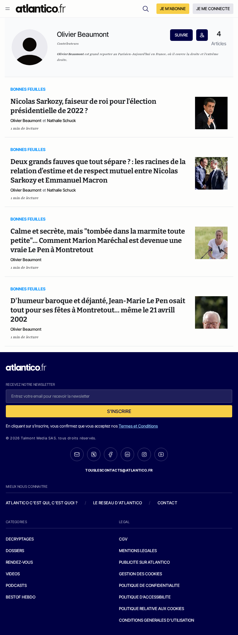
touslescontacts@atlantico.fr (119, 470)
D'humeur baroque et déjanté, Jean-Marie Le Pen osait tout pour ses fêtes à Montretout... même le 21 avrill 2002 (97, 310)
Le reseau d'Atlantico (117, 502)
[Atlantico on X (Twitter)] (93, 454)
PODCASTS (16, 585)
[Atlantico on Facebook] (110, 454)
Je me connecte (213, 8)
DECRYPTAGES (20, 538)
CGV (123, 538)
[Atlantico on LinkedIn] (127, 454)
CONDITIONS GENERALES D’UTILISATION (156, 620)
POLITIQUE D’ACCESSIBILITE (145, 596)
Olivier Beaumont (26, 120)
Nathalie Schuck (61, 120)
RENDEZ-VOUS (19, 562)
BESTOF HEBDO (20, 596)
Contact (167, 502)
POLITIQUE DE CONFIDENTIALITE (149, 585)
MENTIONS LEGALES (138, 550)
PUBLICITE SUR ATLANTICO (144, 562)
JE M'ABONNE (173, 8)
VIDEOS (13, 573)
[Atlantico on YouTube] (161, 454)
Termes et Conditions (138, 425)
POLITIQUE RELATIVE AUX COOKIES (151, 608)
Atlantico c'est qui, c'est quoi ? (42, 502)
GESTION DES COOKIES (140, 573)
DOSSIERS (15, 550)
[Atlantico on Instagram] (144, 454)
